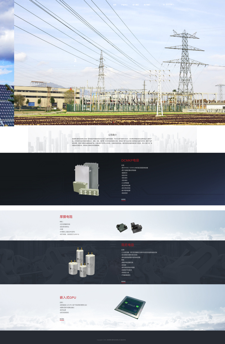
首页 (114, 5)
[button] (3, 63)
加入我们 (136, 5)
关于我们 (147, 5)
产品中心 (124, 5)
